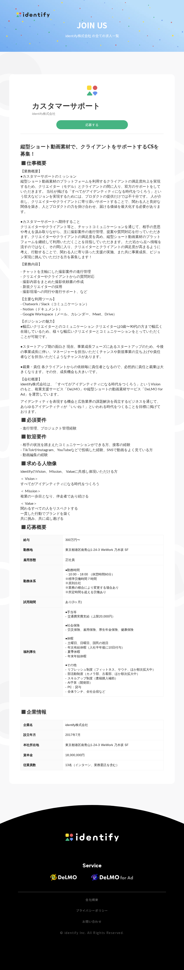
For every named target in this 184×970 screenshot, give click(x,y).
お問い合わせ (92, 921)
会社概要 (91, 900)
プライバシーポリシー (92, 910)
